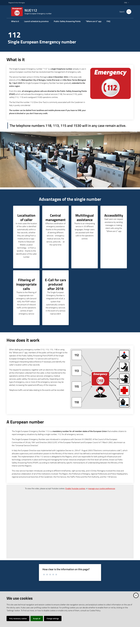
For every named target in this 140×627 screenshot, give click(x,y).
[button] (128, 11)
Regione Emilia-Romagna (17, 2)
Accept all (36, 618)
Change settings (53, 618)
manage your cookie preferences (101, 488)
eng (125, 2)
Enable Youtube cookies (75, 488)
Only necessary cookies (18, 618)
